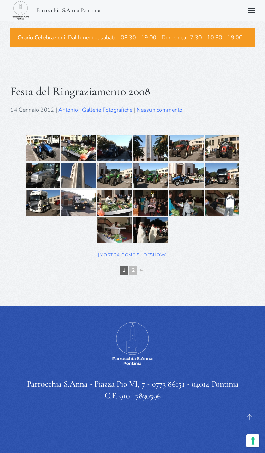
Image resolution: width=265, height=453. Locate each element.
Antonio (68, 110)
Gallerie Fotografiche (107, 110)
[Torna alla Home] (20, 10)
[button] (251, 10)
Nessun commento (160, 110)
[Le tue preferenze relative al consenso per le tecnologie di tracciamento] (252, 440)
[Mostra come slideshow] (132, 255)
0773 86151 (168, 384)
